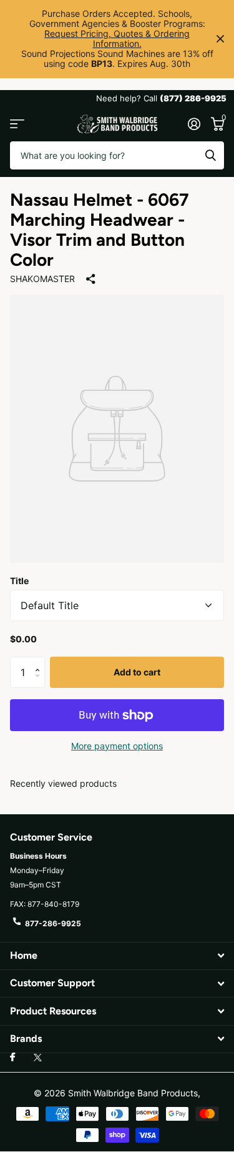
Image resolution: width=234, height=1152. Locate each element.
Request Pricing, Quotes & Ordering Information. (117, 38)
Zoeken (210, 155)
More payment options (117, 745)
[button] (40, 661)
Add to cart (137, 672)
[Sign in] (193, 124)
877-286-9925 (53, 923)
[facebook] (12, 1057)
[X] (38, 1057)
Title (19, 580)
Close (220, 39)
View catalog (17, 124)
